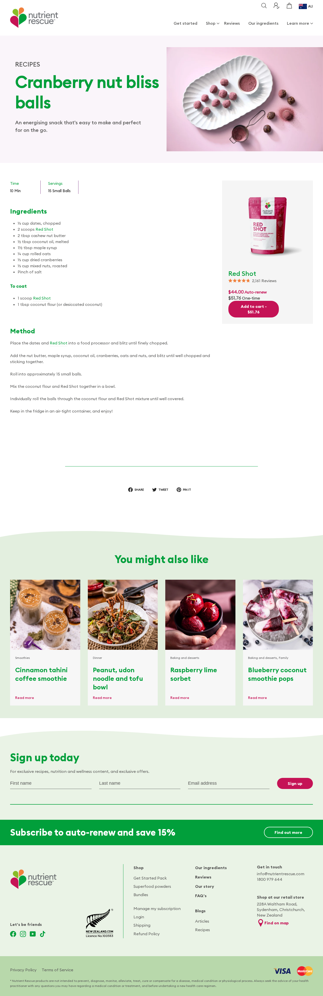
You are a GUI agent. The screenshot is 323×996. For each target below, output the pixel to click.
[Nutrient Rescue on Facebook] (13, 934)
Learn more (298, 23)
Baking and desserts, (263, 658)
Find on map (276, 922)
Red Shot (44, 229)
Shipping (141, 925)
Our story (204, 886)
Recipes (202, 929)
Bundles (140, 894)
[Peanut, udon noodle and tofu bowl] (123, 615)
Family (283, 658)
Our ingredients (263, 23)
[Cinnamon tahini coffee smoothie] (45, 615)
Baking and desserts (184, 658)
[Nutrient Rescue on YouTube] (33, 934)
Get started (185, 23)
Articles (202, 921)
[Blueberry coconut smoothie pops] (278, 615)
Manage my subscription (157, 908)
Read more (24, 697)
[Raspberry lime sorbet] (200, 615)
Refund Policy (146, 933)
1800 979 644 (269, 879)
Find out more (288, 832)
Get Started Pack (150, 878)
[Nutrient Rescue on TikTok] (43, 934)
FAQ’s (201, 895)
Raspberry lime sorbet (193, 674)
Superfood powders (152, 886)
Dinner (97, 658)
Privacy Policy (23, 969)
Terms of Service (57, 969)
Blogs (200, 910)
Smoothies (22, 658)
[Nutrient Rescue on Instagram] (23, 934)
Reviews (232, 23)
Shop (211, 23)
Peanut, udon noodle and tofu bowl (118, 678)
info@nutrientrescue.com (280, 873)
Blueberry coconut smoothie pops (277, 674)
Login (138, 916)
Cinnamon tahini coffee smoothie (41, 674)
